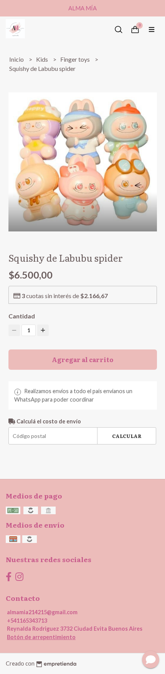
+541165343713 (27, 620)
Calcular (127, 435)
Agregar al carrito (82, 359)
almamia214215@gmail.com (42, 612)
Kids (42, 59)
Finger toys (75, 59)
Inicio (17, 59)
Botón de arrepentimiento (41, 637)
